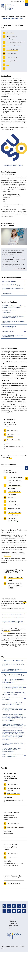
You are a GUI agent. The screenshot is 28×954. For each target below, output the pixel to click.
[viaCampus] (4, 906)
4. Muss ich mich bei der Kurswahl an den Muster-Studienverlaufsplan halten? (13, 675)
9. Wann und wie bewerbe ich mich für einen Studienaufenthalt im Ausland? (12, 703)
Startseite (4, 16)
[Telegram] (24, 906)
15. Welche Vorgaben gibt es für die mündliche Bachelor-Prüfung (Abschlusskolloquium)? (11, 749)
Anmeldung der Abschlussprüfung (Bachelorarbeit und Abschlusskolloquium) (12, 622)
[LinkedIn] (9, 911)
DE (21, 1)
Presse (11, 927)
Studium (11, 16)
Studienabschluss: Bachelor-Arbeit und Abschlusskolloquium (12, 335)
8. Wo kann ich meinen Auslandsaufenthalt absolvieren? (12, 698)
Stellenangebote (13, 925)
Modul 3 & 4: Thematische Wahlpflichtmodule (9, 311)
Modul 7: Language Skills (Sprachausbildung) (9, 327)
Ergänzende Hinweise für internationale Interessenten (12, 289)
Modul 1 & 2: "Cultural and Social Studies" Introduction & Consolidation (12, 306)
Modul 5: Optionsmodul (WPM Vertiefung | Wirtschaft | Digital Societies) (13, 316)
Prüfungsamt (7, 555)
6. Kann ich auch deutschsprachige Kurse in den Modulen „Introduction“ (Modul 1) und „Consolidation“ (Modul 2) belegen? (13, 687)
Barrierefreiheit (13, 923)
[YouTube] (24, 911)
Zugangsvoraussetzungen (9, 281)
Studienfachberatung (14, 560)
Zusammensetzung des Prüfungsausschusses (12, 608)
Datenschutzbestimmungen (8, 396)
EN (23, 1)
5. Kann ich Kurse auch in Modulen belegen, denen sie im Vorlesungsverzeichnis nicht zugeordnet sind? (13, 681)
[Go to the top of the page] (9, 928)
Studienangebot (21, 16)
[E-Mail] (14, 906)
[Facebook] (14, 911)
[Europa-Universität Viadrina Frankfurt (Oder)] (7, 7)
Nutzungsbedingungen (7, 394)
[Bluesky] (19, 911)
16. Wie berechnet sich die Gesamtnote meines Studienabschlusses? (12, 755)
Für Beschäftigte (15, 1)
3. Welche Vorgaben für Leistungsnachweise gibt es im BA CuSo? (12, 669)
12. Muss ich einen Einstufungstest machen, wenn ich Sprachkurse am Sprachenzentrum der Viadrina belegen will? (12, 725)
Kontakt (11, 918)
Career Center (6, 630)
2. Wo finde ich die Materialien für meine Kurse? (13, 664)
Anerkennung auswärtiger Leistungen (12, 614)
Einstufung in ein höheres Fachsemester (13, 618)
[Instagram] (4, 911)
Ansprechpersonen (7, 293)
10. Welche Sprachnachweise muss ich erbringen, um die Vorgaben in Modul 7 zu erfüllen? (12, 709)
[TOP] (26, 478)
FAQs (10, 457)
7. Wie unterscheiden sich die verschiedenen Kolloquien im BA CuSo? (13, 693)
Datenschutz (12, 921)
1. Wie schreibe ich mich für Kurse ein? (12, 660)
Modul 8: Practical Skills (8, 331)
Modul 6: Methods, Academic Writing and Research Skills (13, 321)
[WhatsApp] (19, 906)
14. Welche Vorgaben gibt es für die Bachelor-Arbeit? (12, 743)
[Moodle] (9, 906)
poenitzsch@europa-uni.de (11, 865)
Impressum (12, 920)
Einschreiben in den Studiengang (11, 285)
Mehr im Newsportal (19, 269)
